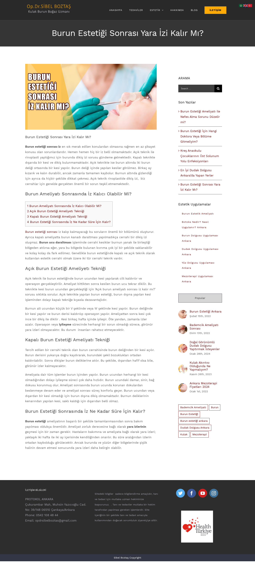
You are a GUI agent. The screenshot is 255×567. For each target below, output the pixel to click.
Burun (214, 407)
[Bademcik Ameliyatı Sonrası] (182, 327)
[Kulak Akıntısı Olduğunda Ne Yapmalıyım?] (182, 367)
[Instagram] (213, 493)
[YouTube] (202, 493)
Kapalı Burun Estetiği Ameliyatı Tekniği (57, 216)
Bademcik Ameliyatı (193, 407)
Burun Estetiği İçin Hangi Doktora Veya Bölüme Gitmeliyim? (198, 136)
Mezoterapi (199, 434)
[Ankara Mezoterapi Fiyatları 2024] (182, 386)
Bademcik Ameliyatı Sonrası (204, 326)
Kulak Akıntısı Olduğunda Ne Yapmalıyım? (200, 366)
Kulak (184, 434)
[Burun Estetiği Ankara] (182, 312)
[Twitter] (180, 493)
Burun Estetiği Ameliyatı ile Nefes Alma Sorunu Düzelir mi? (200, 117)
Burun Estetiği (189, 414)
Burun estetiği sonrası (41, 232)
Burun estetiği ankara (194, 420)
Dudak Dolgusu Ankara (194, 427)
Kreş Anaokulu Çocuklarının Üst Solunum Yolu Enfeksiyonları (199, 156)
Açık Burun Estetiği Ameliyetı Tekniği (55, 211)
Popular (200, 298)
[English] (245, 5)
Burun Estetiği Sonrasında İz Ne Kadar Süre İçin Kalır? (69, 222)
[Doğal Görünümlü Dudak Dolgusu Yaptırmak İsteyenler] (182, 346)
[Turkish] (250, 5)
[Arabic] (241, 5)
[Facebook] (191, 493)
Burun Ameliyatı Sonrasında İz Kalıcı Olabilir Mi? (64, 206)
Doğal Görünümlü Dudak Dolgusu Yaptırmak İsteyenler (205, 345)
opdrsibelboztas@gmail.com (55, 520)
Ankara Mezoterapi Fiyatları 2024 (203, 385)
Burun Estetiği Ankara (206, 311)
